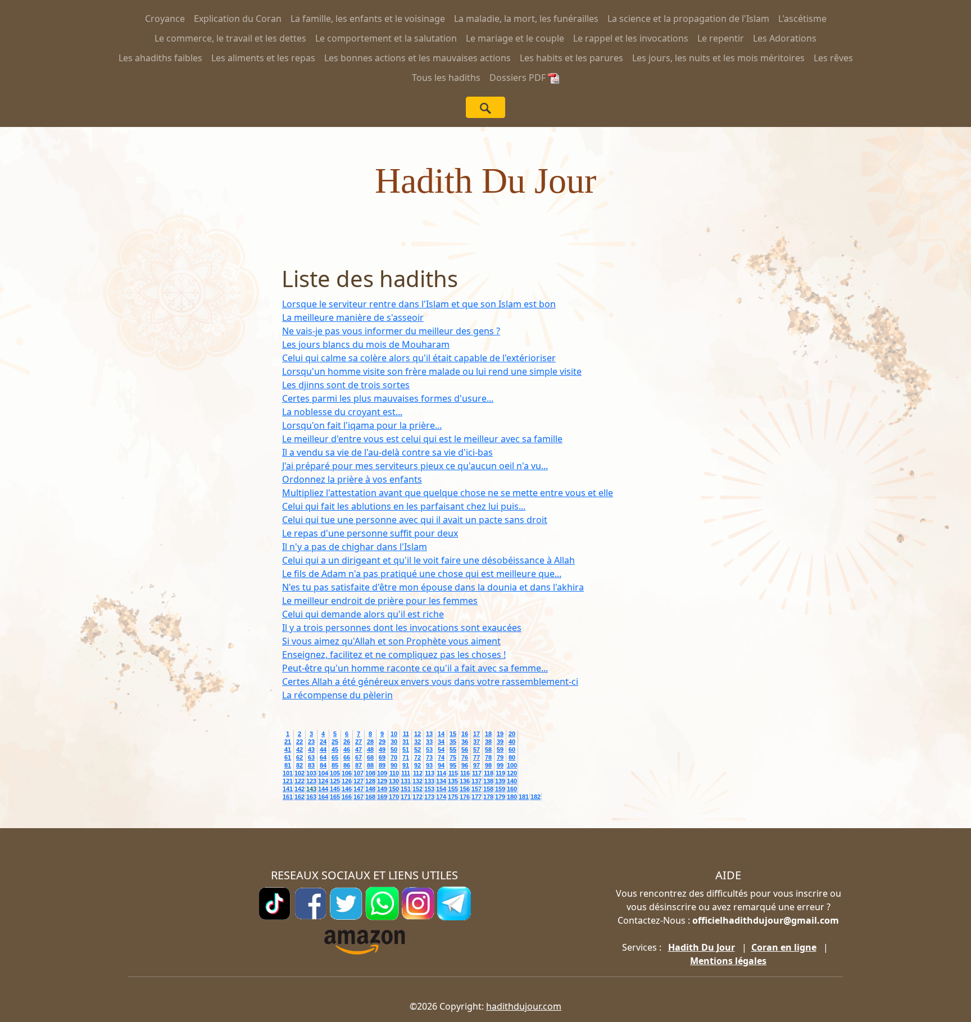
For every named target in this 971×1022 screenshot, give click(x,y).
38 (488, 741)
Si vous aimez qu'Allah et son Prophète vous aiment (391, 641)
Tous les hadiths (446, 77)
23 (311, 741)
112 (418, 773)
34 (441, 741)
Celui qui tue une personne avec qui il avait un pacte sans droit (414, 520)
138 (488, 781)
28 (370, 741)
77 (476, 757)
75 (453, 757)
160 (512, 788)
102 (299, 773)
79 (500, 757)
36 (464, 741)
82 (299, 765)
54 (441, 749)
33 (429, 741)
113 (429, 773)
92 (417, 765)
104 (323, 773)
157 (476, 788)
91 (405, 765)
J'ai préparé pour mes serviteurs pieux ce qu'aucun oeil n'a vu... (415, 466)
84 (323, 765)
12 (417, 733)
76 (464, 757)
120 (512, 773)
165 (335, 796)
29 (382, 741)
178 (488, 796)
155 (453, 788)
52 (417, 749)
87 (358, 765)
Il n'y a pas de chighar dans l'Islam (354, 546)
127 (358, 781)
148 (370, 788)
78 (488, 757)
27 (358, 741)
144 (323, 788)
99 (500, 765)
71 (405, 757)
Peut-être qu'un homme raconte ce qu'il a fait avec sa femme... (415, 668)
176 (465, 796)
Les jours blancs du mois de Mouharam (366, 344)
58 (488, 749)
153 (429, 788)
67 (358, 757)
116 (465, 773)
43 (311, 749)
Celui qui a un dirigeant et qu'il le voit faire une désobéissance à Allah (428, 560)
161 (288, 796)
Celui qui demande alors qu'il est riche (363, 614)
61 (287, 757)
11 (406, 733)
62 (299, 757)
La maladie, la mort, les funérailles (526, 18)
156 (465, 788)
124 (323, 781)
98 (488, 765)
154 (441, 788)
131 (406, 781)
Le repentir (720, 38)
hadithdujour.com (523, 1006)
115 (453, 773)
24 (323, 741)
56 (464, 749)
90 (394, 765)
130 (394, 781)
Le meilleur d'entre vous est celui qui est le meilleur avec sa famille (422, 439)
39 (500, 741)
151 (406, 788)
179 (500, 796)
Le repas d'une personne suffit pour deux (370, 533)
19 (500, 733)
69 (382, 757)
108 (370, 773)
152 (417, 788)
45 (335, 749)
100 (512, 765)
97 (476, 765)
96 (464, 765)
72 (417, 757)
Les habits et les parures (571, 58)
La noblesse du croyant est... (342, 412)
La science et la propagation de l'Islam (688, 18)
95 (453, 765)
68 (370, 757)
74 (441, 757)
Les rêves (833, 58)
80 (512, 757)
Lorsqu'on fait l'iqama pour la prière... (362, 425)
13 (429, 733)
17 (476, 733)
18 (488, 733)
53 (429, 749)
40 (512, 741)
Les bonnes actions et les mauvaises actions (417, 58)
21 (287, 741)
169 (382, 796)
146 (347, 788)
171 (406, 796)
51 (405, 749)
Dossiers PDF (518, 77)
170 (394, 796)
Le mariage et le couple (515, 38)
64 (323, 757)
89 (382, 765)
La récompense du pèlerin (337, 695)
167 (358, 796)
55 (453, 749)
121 (288, 781)
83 (311, 765)
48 (370, 749)
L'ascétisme (802, 18)
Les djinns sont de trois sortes (346, 385)
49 (382, 749)
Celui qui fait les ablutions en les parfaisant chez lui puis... (403, 506)
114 (441, 773)
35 (453, 741)
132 (417, 781)
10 (394, 733)
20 (512, 733)
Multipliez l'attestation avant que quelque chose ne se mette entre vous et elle (447, 493)
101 (288, 773)
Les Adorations (784, 38)
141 (288, 788)
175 (453, 796)
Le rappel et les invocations (630, 38)
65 (335, 757)
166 (347, 796)
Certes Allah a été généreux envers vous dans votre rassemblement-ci (430, 681)
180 (512, 796)
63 (311, 757)
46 (346, 749)
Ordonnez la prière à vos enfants (352, 479)
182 (535, 796)
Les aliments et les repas (263, 58)
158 (488, 788)
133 (429, 781)
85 (335, 765)
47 (358, 749)
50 (394, 749)
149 (382, 788)
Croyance (165, 18)
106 (347, 773)
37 (476, 741)
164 (323, 796)
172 (417, 796)
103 (311, 773)
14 (441, 733)
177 (476, 796)
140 (512, 781)
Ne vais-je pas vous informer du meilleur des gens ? (391, 331)
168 (370, 796)
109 (382, 773)
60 (512, 749)
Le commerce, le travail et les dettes (230, 38)
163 (311, 796)
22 (299, 741)
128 (370, 781)
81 (287, 765)
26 (346, 741)
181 (524, 796)
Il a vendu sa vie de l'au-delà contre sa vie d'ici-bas (387, 452)
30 (394, 741)
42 (299, 749)
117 (477, 773)
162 (299, 796)
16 (464, 733)
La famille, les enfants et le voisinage (368, 18)
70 (394, 757)
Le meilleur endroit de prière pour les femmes (380, 600)
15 (453, 733)
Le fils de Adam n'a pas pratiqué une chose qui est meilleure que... (421, 573)
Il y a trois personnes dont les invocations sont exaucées (401, 627)
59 (500, 749)
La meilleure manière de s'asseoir (353, 317)
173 (429, 796)
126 (347, 781)
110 (394, 773)
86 (346, 765)
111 (405, 773)
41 (287, 749)
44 (323, 749)
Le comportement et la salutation (386, 38)
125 (335, 781)
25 (335, 741)
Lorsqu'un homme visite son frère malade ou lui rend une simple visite (432, 371)
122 (299, 781)
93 (429, 765)
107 (358, 773)
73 (429, 757)
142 (299, 788)
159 (500, 788)
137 (476, 781)
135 (453, 781)
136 (465, 781)
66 (346, 757)
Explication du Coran (238, 18)
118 (488, 773)
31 (405, 741)
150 (394, 788)
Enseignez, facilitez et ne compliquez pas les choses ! (394, 654)
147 (358, 788)
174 (441, 796)
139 (500, 781)
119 (500, 773)
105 (335, 773)
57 (476, 749)
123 (311, 781)
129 (382, 781)
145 (335, 788)
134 (441, 781)
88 (370, 765)
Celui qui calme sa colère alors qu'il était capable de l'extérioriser (419, 358)
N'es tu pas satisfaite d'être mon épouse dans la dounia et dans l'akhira (433, 587)
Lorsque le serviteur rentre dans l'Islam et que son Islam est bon (419, 304)
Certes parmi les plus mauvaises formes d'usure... (387, 398)
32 (417, 741)
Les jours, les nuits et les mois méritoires (718, 58)
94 (441, 765)
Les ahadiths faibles (160, 58)
